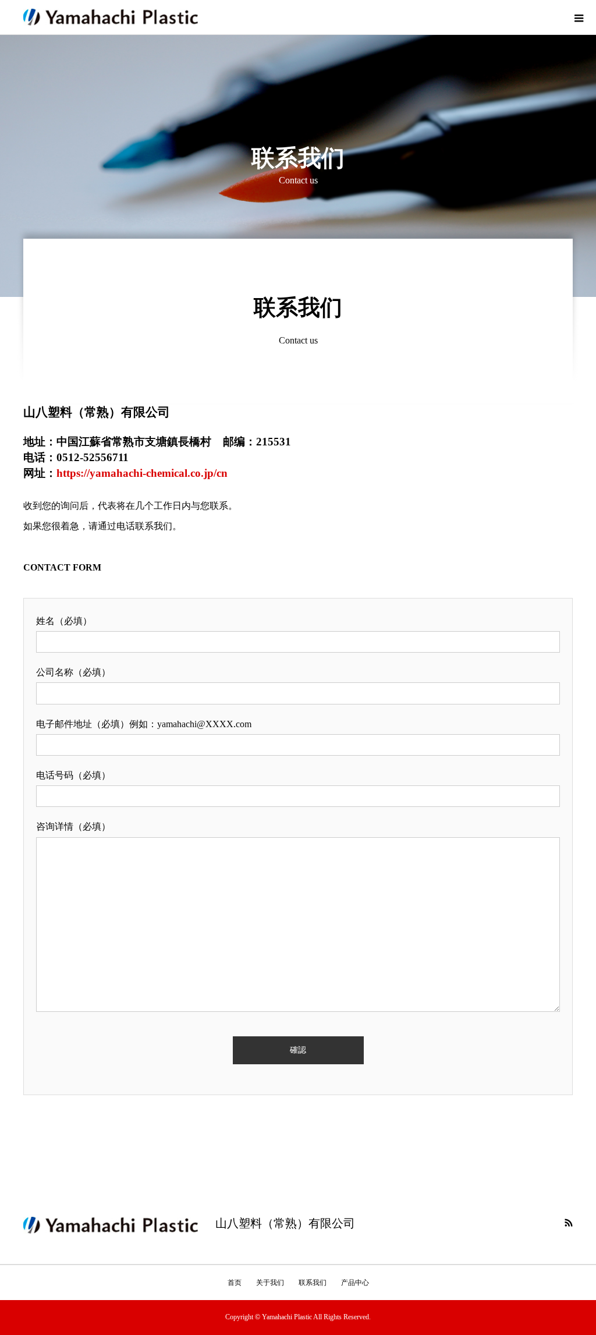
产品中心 (355, 1283)
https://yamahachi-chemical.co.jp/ (136, 473)
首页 (235, 1283)
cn (222, 473)
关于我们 (270, 1283)
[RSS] (569, 1223)
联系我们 (313, 1283)
